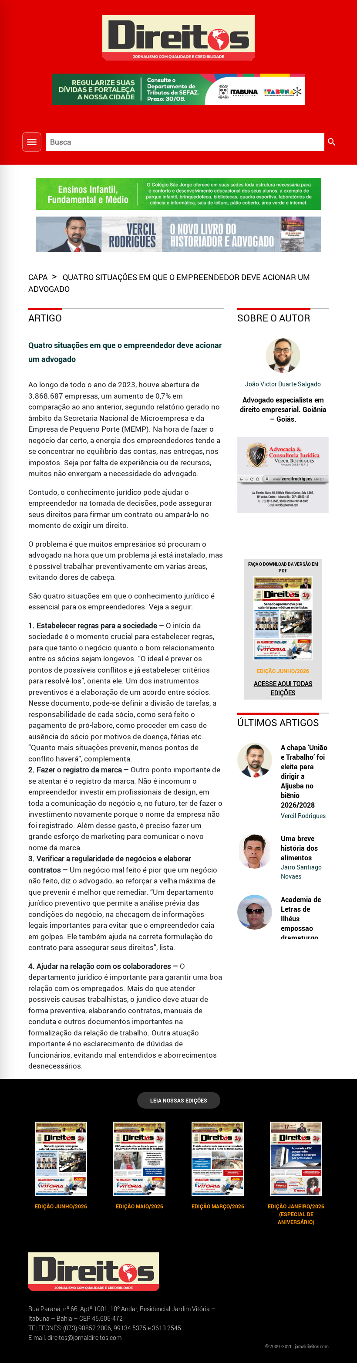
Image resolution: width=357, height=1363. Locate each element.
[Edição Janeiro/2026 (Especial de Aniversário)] (296, 1159)
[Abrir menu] (31, 142)
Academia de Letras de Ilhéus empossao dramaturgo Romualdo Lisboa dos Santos (301, 933)
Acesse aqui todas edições (283, 688)
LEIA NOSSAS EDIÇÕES (178, 1100)
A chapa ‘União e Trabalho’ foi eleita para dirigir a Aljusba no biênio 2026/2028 (304, 776)
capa (39, 277)
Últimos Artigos (278, 722)
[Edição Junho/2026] (283, 618)
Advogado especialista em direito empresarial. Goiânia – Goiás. (283, 409)
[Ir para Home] (178, 37)
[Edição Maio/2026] (139, 1159)
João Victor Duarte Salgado (283, 384)
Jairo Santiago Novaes (301, 871)
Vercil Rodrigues (303, 816)
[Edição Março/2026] (217, 1159)
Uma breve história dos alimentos (299, 848)
